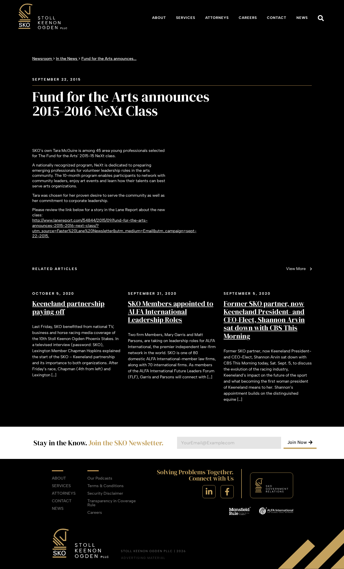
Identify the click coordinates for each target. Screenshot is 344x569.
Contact (276, 18)
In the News (67, 58)
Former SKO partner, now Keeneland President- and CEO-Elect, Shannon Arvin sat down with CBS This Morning (264, 320)
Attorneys (217, 18)
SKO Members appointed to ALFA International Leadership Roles (170, 311)
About (159, 18)
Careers (248, 18)
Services (185, 18)
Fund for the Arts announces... (108, 58)
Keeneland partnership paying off (68, 307)
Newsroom (42, 58)
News (302, 18)
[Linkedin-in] (209, 491)
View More (296, 268)
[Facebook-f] (227, 491)
